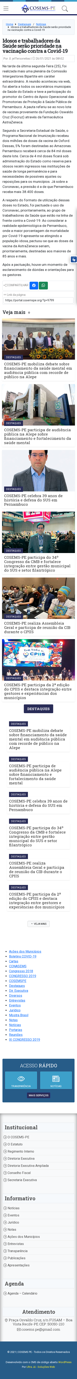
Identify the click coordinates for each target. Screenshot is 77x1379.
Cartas (13, 961)
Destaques (24, 24)
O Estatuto (15, 1144)
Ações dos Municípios (25, 951)
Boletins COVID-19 (22, 956)
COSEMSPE (17, 981)
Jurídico (15, 1010)
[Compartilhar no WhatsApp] (43, 285)
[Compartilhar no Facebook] (34, 285)
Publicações (16, 1258)
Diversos (15, 996)
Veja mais (39, 923)
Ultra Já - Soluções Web (40, 1367)
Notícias (41, 24)
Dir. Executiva (18, 991)
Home (9, 24)
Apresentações (18, 1265)
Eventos (15, 1005)
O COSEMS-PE (18, 1137)
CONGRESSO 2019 (22, 976)
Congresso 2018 (21, 971)
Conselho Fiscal (19, 1173)
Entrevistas (17, 1000)
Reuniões (16, 1035)
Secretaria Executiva (22, 1180)
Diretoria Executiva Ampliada (28, 1166)
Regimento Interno (20, 1151)
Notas (13, 1020)
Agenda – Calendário (22, 1293)
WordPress (64, 1362)
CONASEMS (17, 966)
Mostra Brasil (18, 1015)
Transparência (17, 1251)
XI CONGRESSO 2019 (24, 1040)
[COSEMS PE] (38, 8)
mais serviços (38, 1095)
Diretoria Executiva (20, 1159)
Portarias (15, 1030)
